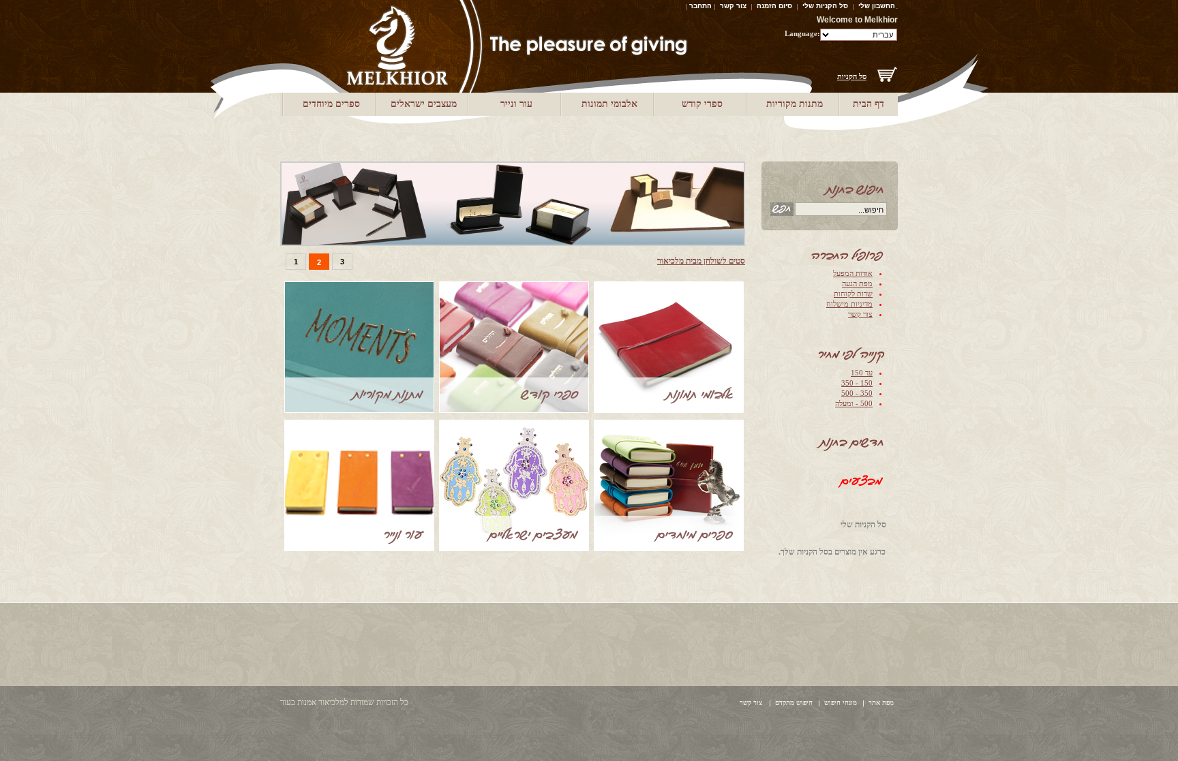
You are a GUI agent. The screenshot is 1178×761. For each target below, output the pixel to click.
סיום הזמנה (774, 6)
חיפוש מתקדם (794, 702)
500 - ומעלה (854, 403)
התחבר (700, 6)
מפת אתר (881, 702)
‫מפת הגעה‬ (857, 283)
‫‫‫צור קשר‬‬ (860, 314)
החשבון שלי (876, 6)
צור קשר (733, 6)
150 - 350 (857, 383)
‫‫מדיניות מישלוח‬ (849, 304)
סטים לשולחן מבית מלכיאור (701, 261)
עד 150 (862, 373)
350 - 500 (857, 393)
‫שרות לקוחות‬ (853, 294)
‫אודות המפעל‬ (853, 273)
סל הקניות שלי (825, 6)
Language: (802, 33)
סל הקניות (851, 76)
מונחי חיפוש (840, 702)
